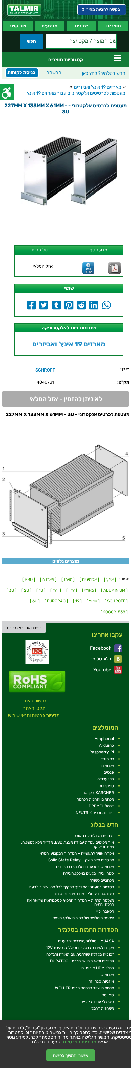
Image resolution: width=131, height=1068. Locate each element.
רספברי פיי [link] (105, 911)
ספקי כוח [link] (106, 785)
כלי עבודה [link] (105, 779)
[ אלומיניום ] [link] (89, 579)
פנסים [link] (109, 772)
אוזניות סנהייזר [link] (101, 981)
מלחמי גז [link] (106, 974)
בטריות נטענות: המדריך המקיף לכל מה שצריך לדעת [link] (71, 887)
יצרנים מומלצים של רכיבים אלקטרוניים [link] (83, 918)
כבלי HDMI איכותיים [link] (97, 968)
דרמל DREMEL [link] (101, 806)
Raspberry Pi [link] (101, 752)
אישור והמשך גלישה (70, 1055)
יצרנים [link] (81, 26)
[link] (24, 10)
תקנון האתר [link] (34, 708)
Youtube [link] (102, 670)
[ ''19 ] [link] (55, 590)
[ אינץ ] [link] (110, 579)
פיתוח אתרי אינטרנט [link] (24, 627)
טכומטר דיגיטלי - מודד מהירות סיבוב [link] (84, 893)
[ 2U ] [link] (26, 590)
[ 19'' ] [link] (71, 590)
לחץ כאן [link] (103, 73)
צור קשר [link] (17, 26)
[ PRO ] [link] (28, 579)
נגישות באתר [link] (34, 701)
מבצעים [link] (49, 26)
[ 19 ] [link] (77, 601)
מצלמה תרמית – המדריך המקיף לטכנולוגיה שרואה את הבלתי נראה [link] (70, 902)
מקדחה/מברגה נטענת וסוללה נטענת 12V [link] (80, 947)
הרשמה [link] (53, 73)
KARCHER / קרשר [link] (98, 792)
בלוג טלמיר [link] (101, 659)
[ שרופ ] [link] (93, 601)
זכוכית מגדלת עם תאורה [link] (94, 835)
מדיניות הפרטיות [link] (79, 1042)
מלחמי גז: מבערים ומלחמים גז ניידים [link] (85, 866)
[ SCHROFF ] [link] (116, 601)
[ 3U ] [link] (11, 590)
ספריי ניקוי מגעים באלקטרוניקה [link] (88, 873)
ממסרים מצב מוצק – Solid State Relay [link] (81, 860)
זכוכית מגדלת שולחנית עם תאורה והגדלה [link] (80, 954)
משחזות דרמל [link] (102, 1008)
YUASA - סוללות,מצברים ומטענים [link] (86, 941)
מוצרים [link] (113, 26)
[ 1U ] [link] (40, 590)
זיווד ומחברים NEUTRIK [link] (95, 812)
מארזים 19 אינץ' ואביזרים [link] (97, 87)
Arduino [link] (106, 745)
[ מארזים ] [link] (48, 579)
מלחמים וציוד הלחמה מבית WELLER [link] (84, 988)
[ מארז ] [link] (68, 579)
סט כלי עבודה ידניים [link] (97, 1001)
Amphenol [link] (104, 738)
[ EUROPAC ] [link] (56, 601)
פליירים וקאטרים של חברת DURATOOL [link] (82, 961)
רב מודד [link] (107, 758)
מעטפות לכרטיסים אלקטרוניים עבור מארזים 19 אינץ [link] (76, 93)
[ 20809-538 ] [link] (114, 612)
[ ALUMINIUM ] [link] (114, 590)
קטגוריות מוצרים (65, 60)
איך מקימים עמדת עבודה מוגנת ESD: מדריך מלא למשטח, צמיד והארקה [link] (67, 844)
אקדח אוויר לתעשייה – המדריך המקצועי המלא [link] (77, 853)
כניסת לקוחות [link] (21, 73)
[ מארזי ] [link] (89, 590)
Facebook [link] (101, 648)
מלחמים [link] (107, 765)
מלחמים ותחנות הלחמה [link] (95, 799)
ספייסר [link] (108, 994)
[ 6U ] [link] (35, 601)
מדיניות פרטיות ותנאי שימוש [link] (34, 715)
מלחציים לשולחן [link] (101, 880)
